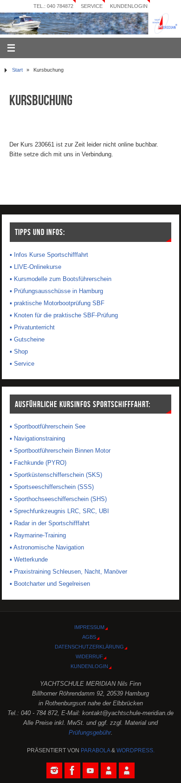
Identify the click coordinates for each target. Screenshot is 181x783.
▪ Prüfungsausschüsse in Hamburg (56, 291)
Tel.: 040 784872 (53, 6)
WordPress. (135, 750)
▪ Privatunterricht (32, 327)
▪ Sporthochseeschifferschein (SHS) (58, 499)
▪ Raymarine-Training (38, 535)
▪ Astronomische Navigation (47, 547)
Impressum (89, 627)
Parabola (95, 750)
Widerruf (89, 656)
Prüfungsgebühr (90, 732)
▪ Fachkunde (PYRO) (38, 463)
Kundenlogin (129, 6)
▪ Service (22, 364)
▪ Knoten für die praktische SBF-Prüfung (64, 315)
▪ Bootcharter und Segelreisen (50, 584)
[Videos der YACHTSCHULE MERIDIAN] (90, 770)
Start (17, 70)
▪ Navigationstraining (37, 438)
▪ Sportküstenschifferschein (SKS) (56, 475)
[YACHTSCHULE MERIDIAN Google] (108, 770)
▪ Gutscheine (27, 339)
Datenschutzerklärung (89, 646)
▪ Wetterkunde (29, 559)
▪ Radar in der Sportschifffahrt (50, 523)
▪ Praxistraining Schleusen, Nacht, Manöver (68, 572)
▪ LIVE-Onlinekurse (35, 267)
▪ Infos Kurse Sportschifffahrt (49, 255)
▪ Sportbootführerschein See (47, 426)
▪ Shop (19, 351)
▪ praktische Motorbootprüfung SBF (57, 303)
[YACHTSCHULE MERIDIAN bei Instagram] (54, 770)
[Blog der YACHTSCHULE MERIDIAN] (127, 770)
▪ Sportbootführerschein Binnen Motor (60, 451)
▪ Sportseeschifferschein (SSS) (52, 487)
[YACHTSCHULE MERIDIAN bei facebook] (72, 770)
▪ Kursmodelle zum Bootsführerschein (60, 279)
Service (92, 6)
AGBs (89, 637)
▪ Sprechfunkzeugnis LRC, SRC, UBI (59, 511)
